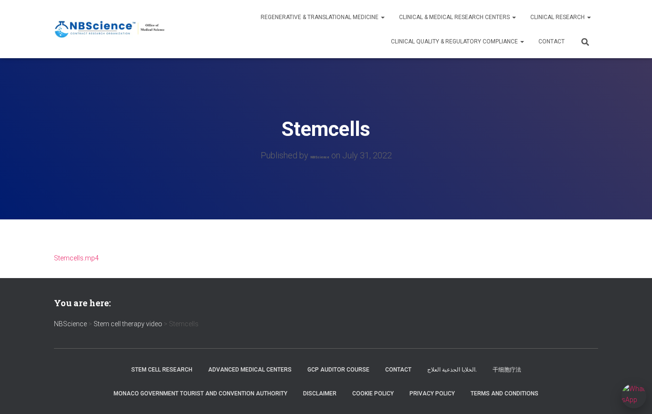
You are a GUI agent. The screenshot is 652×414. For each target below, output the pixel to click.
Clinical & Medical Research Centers (455, 17)
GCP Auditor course (338, 369)
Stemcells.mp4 (76, 258)
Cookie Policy (373, 393)
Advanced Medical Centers (250, 369)
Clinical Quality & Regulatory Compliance (455, 41)
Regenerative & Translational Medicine (320, 17)
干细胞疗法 (507, 369)
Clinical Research (558, 17)
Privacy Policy (432, 393)
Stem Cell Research (161, 369)
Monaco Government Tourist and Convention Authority (200, 393)
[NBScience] (110, 29)
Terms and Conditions (504, 393)
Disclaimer (320, 393)
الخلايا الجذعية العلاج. (452, 369)
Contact (551, 41)
